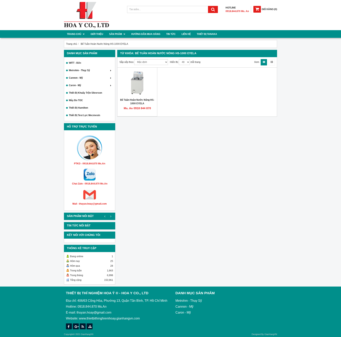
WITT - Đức (75, 62)
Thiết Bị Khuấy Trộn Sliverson (85, 92)
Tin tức (171, 34)
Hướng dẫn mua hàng (145, 34)
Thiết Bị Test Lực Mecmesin (84, 115)
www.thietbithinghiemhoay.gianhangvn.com (109, 318)
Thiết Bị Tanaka (207, 34)
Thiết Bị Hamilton (78, 107)
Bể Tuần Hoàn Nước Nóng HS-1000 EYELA (137, 102)
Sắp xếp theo (126, 62)
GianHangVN (270, 334)
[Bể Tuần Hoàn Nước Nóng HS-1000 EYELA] (137, 83)
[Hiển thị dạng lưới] (264, 62)
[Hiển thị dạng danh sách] (272, 62)
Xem (256, 62)
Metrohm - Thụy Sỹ (79, 70)
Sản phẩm (116, 34)
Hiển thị (174, 62)
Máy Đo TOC (76, 100)
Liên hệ (186, 34)
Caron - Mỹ (75, 85)
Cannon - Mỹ (76, 77)
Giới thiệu (97, 34)
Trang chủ (74, 34)
